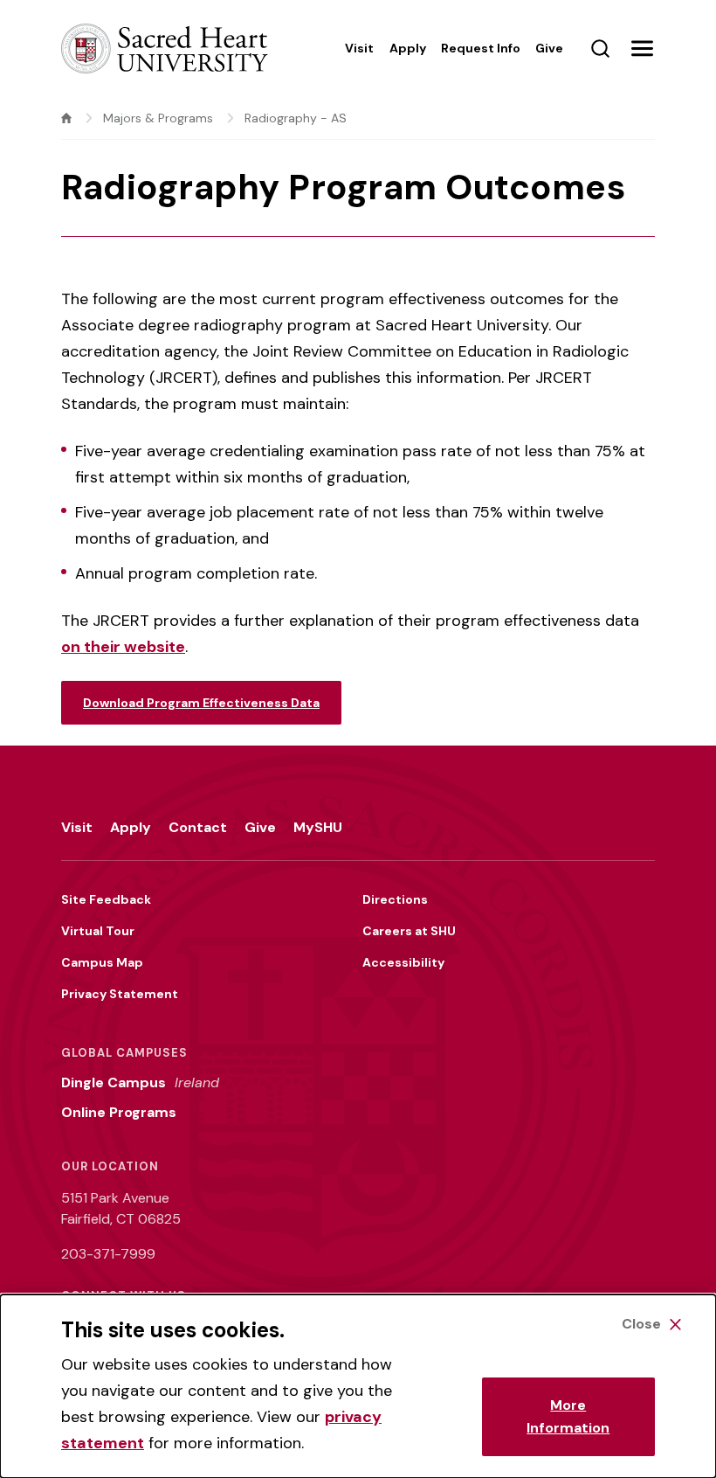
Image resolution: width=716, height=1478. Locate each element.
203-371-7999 (108, 1254)
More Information (568, 1416)
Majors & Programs (158, 118)
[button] (642, 48)
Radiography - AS (295, 118)
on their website (123, 646)
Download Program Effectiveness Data (201, 703)
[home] (66, 118)
